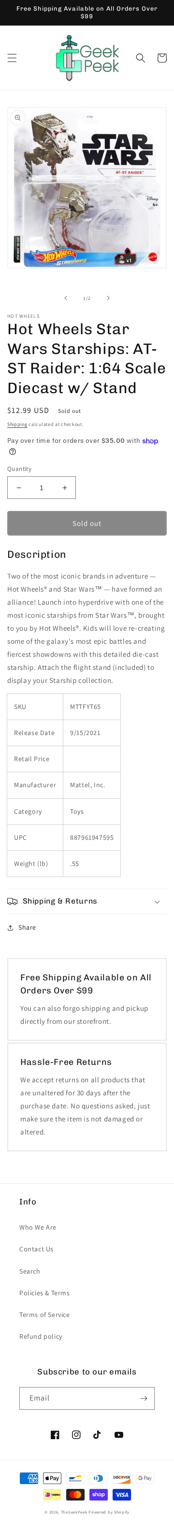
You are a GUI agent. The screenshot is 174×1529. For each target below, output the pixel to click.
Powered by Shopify (109, 1512)
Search (30, 1271)
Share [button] (27, 927)
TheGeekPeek (74, 1512)
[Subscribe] (143, 1398)
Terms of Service (44, 1314)
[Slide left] (65, 298)
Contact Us (36, 1249)
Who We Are (38, 1227)
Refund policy (40, 1336)
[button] (12, 58)
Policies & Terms (44, 1292)
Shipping (17, 424)
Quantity (19, 469)
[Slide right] (108, 298)
